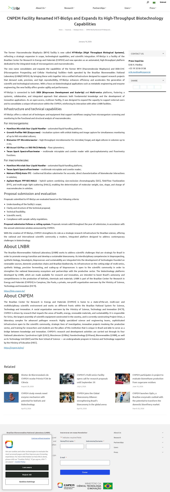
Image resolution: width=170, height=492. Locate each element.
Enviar (85, 472)
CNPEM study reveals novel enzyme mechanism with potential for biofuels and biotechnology (34, 399)
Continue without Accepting (40, 438)
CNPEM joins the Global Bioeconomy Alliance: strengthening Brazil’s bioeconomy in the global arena (92, 399)
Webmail (163, 2)
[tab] (147, 53)
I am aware (27, 467)
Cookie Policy (20, 462)
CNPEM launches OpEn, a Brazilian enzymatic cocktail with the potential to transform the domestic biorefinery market (148, 399)
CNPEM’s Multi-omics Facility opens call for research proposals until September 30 (92, 378)
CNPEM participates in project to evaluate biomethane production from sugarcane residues (148, 378)
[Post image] (11, 379)
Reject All (27, 474)
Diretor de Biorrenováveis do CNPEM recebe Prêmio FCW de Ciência (36, 378)
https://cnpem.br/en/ (14, 347)
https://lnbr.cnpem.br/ (14, 291)
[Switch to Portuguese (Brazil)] (154, 2)
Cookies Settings (27, 481)
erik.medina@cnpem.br (140, 72)
